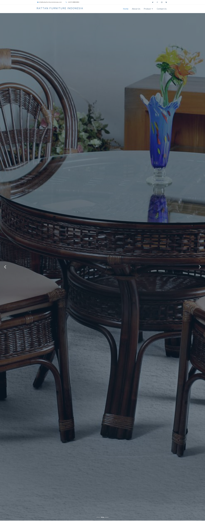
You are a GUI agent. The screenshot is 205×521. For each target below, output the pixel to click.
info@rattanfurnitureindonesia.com (50, 2)
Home (125, 8)
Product (147, 8)
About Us (136, 8)
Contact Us (162, 8)
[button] (5, 267)
